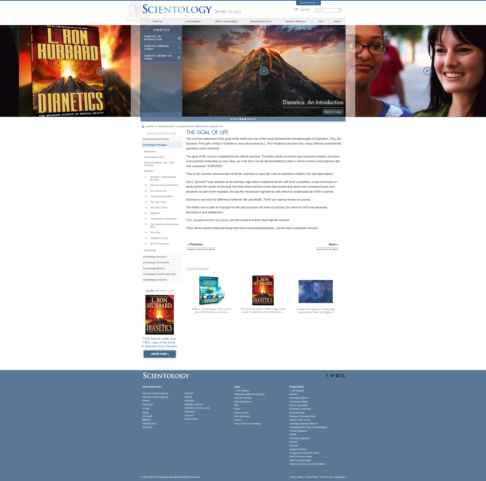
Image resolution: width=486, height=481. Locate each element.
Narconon (293, 445)
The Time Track (158, 202)
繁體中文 (146, 420)
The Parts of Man (159, 207)
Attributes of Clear (159, 238)
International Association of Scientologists (308, 427)
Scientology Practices (155, 257)
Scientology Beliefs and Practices (249, 394)
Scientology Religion (298, 401)
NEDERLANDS (149, 423)
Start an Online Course (299, 420)
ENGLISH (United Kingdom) (155, 397)
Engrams (154, 213)
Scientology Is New (154, 157)
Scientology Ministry (154, 268)
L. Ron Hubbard (192, 21)
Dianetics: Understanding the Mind (163, 178)
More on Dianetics (159, 243)
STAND (292, 434)
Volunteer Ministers (295, 21)
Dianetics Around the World (158, 57)
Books (337, 21)
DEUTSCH (147, 427)
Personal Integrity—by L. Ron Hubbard (159, 164)
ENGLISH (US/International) (155, 393)
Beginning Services (260, 21)
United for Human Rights (300, 456)
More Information (242, 416)
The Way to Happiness (299, 438)
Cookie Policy (311, 477)
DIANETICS (217, 126)
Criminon (293, 442)
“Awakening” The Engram (163, 219)
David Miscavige (297, 412)
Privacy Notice (296, 477)
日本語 (145, 412)
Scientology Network (298, 398)
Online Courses (241, 412)
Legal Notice (340, 477)
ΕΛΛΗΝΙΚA (190, 412)
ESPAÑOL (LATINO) (194, 404)
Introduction (150, 151)
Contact (237, 420)
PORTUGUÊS (191, 419)
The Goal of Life (158, 191)
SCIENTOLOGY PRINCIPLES (193, 126)
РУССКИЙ (147, 416)
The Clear (155, 232)
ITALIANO (189, 415)
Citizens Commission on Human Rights (307, 464)
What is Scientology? (226, 21)
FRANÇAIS (147, 404)
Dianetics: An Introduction (153, 38)
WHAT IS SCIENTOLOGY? (161, 126)
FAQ (321, 21)
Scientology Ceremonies (156, 262)
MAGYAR (189, 393)
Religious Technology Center (302, 416)
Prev (236, 118)
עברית (145, 408)
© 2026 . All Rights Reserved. (170, 477)
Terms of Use (326, 477)
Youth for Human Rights (300, 460)
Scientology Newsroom (300, 409)
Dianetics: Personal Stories (156, 47)
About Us (158, 21)
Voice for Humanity (243, 398)
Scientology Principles (155, 145)
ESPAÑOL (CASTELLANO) (197, 408)
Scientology (150, 250)
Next (250, 118)
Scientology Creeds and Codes (159, 274)
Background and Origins (156, 139)
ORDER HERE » (160, 354)
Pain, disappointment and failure (208, 220)
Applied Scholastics (298, 449)
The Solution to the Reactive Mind (164, 225)
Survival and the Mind (161, 196)
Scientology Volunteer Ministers (303, 423)
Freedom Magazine (298, 431)
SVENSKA (189, 401)
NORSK (188, 397)
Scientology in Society (155, 279)
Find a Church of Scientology (247, 423)
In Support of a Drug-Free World (304, 453)
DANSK (145, 401)
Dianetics (149, 171)
